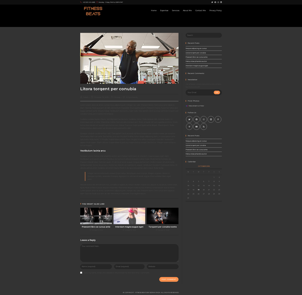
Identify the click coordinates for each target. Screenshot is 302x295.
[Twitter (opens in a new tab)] (212, 2)
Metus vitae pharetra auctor (196, 61)
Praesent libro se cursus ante (96, 227)
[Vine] (189, 126)
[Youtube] (196, 126)
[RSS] (203, 126)
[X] (189, 119)
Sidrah (85, 97)
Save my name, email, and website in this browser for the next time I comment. (117, 273)
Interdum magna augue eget (129, 227)
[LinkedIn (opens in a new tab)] (221, 2)
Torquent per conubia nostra (163, 227)
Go (217, 92)
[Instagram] (203, 119)
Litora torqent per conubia (196, 53)
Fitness (117, 97)
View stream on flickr (196, 106)
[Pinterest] (218, 119)
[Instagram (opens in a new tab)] (218, 2)
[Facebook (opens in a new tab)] (215, 2)
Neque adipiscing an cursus (196, 48)
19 (198, 190)
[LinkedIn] (211, 119)
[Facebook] (196, 119)
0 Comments (132, 97)
